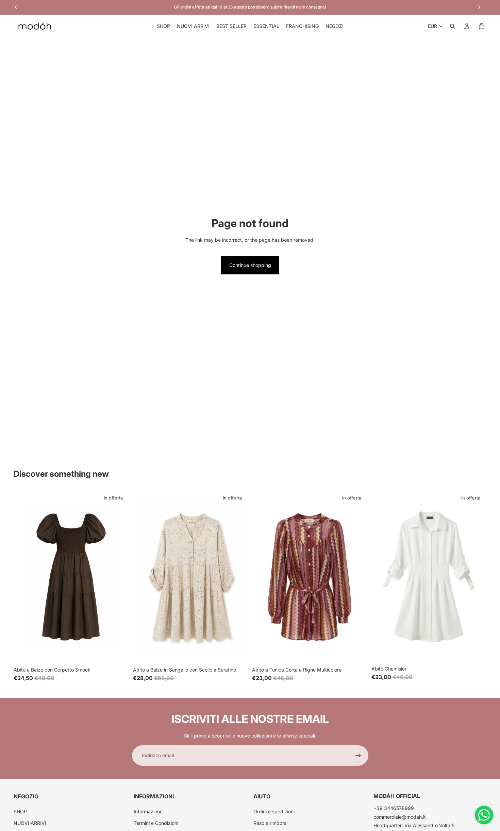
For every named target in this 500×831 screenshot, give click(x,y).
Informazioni (147, 811)
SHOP (20, 811)
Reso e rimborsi (270, 823)
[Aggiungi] (357, 653)
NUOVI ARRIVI (30, 823)
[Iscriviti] (358, 755)
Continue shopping (250, 265)
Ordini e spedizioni (274, 811)
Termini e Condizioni (156, 823)
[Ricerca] (452, 26)
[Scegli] (118, 653)
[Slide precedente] (24, 577)
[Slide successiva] (119, 577)
